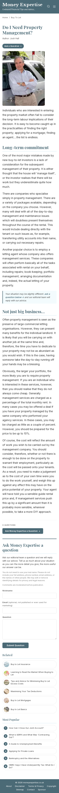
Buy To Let (16, 17)
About (9, 786)
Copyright (51, 786)
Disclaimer (20, 786)
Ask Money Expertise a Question (21, 531)
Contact (31, 789)
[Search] (48, 6)
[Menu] (54, 6)
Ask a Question (11, 46)
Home (5, 17)
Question (6, 617)
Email (24, 604)
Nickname (7, 590)
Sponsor (42, 789)
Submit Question (15, 645)
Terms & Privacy (36, 786)
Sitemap (20, 789)
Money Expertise (22, 4)
